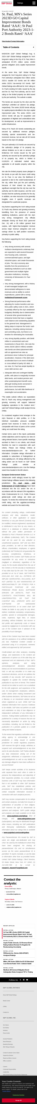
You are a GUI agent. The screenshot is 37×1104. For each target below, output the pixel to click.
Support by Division (8, 1055)
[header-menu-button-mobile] (34, 3)
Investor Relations (7, 1039)
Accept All (18, 1100)
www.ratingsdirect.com (26, 819)
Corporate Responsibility (9, 1069)
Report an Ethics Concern (9, 1058)
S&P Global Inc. (9, 1018)
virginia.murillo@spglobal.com (13, 907)
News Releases (7, 1041)
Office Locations (7, 1061)
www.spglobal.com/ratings (17, 816)
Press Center (6, 1033)
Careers (5, 1066)
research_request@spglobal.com (15, 868)
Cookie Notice (6, 1091)
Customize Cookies (18, 1095)
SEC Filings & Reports (9, 1047)
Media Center (6, 1000)
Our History (6, 1027)
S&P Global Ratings (11, 988)
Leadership (6, 1072)
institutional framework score (16, 298)
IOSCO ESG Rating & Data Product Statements (15, 1074)
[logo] (7, 3)
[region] (18, 1090)
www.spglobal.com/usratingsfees (16, 833)
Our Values (6, 1025)
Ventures (5, 1030)
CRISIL (5, 1006)
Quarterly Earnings (8, 1044)
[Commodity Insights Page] (20, 980)
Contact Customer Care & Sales (11, 1052)
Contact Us (6, 1012)
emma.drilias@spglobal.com (13, 894)
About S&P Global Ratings (10, 995)
